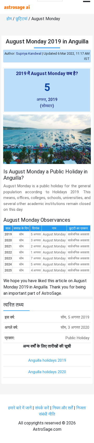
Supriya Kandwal (28, 53)
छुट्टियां (21, 18)
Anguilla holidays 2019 (47, 360)
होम (9, 18)
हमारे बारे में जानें (20, 407)
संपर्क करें (42, 407)
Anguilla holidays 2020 (47, 372)
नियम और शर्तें (62, 407)
